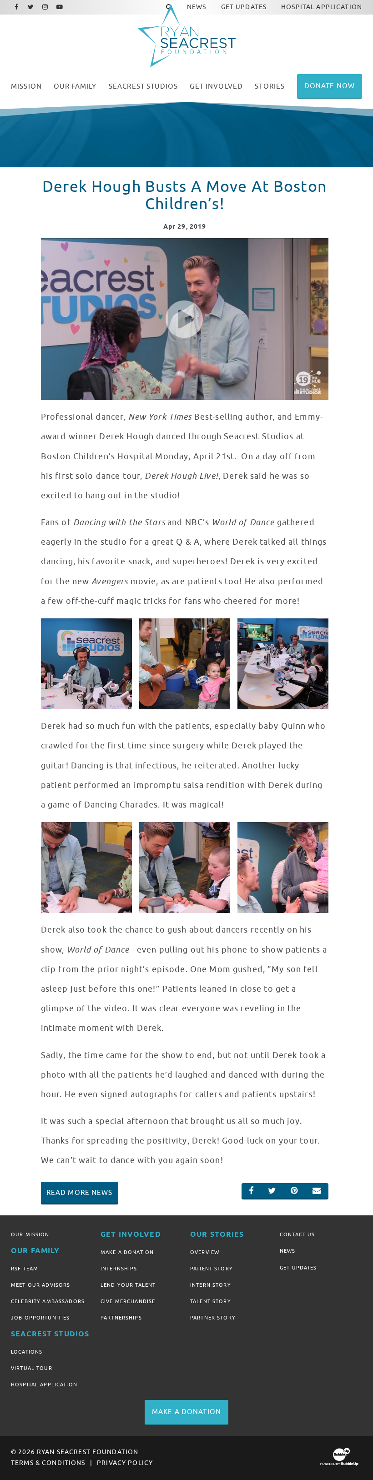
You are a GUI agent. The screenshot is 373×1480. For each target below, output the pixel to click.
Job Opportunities (40, 1317)
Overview (204, 1252)
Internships (119, 1268)
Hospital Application (44, 1384)
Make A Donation (127, 1252)
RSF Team (24, 1268)
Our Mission (30, 1234)
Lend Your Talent (128, 1285)
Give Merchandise (128, 1301)
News (288, 1251)
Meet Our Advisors (40, 1285)
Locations (26, 1352)
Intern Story (210, 1285)
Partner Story (213, 1317)
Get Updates (298, 1267)
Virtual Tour (31, 1368)
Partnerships (121, 1317)
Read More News (79, 1192)
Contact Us (297, 1234)
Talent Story (210, 1301)
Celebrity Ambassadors (48, 1301)
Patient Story (211, 1268)
